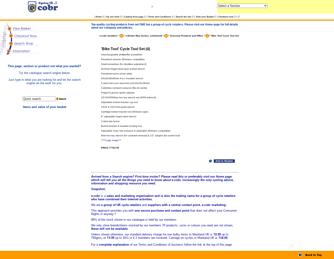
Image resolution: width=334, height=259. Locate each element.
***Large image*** (111, 140)
